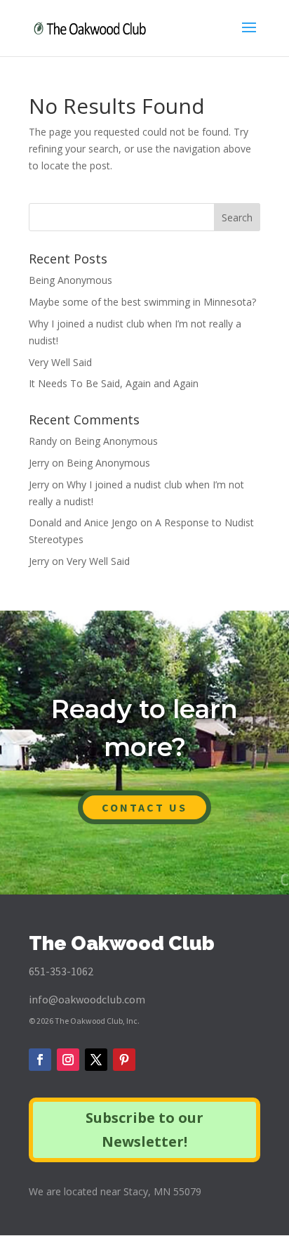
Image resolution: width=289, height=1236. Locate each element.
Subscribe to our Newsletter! (144, 1129)
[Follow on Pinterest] (124, 1059)
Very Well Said (60, 362)
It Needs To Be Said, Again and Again (114, 383)
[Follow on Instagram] (68, 1059)
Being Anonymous (70, 280)
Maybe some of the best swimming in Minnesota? (142, 301)
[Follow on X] (96, 1059)
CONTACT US (144, 807)
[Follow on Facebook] (40, 1059)
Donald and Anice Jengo (83, 522)
